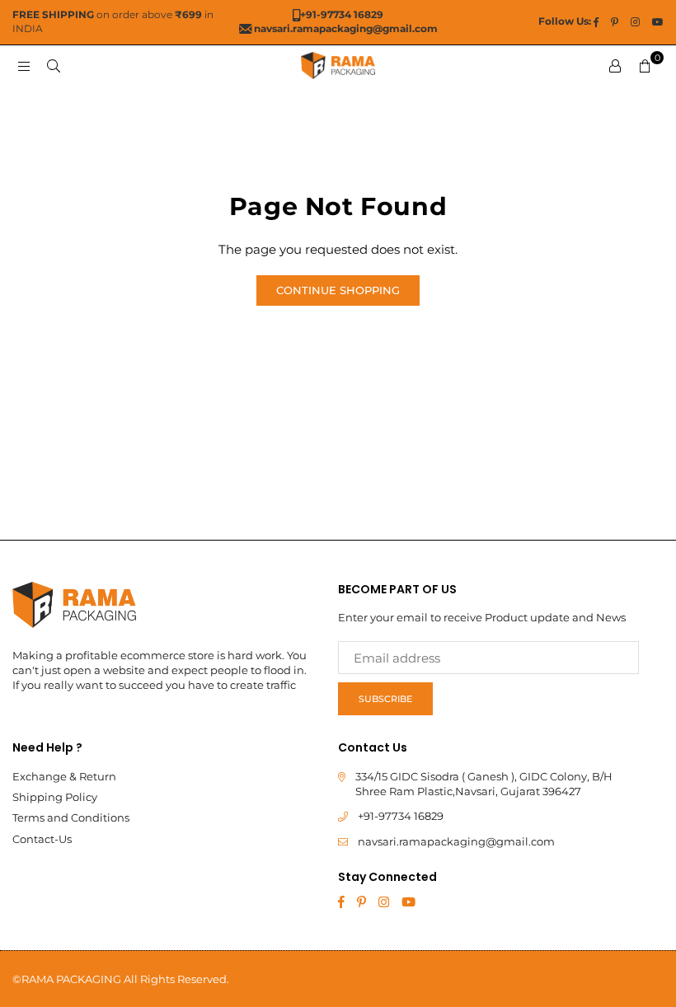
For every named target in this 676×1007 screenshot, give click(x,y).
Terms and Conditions (70, 817)
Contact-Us (42, 838)
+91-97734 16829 (401, 815)
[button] (645, 66)
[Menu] (24, 65)
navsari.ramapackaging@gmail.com (456, 841)
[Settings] (615, 66)
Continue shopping (338, 290)
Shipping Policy (54, 796)
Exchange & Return (64, 776)
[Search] (53, 65)
